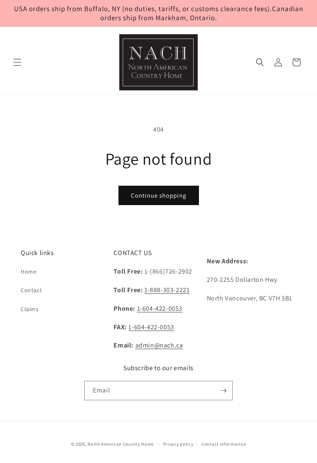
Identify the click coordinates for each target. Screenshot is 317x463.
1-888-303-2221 (166, 290)
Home (28, 271)
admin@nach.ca (159, 345)
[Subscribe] (223, 390)
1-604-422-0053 (159, 308)
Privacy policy (178, 444)
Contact (31, 290)
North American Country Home (121, 444)
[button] (17, 62)
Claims (30, 309)
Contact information (223, 444)
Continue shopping (159, 195)
